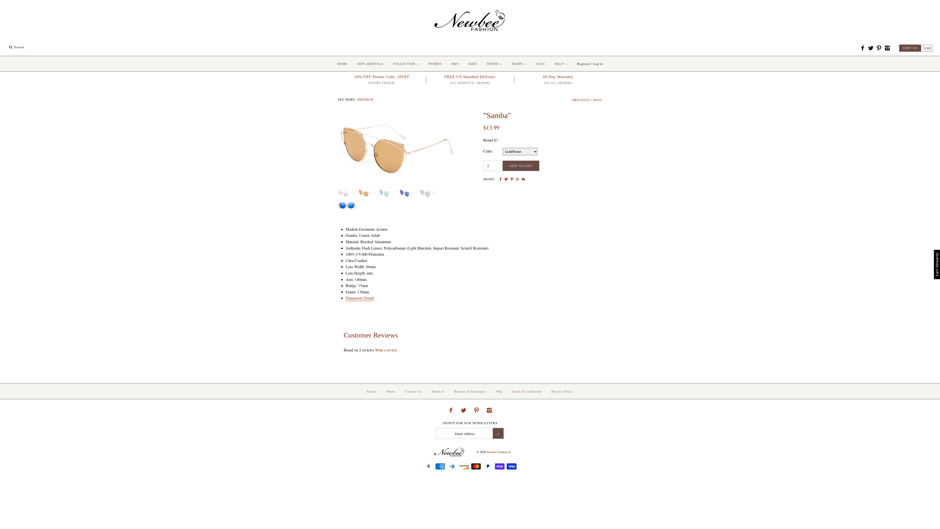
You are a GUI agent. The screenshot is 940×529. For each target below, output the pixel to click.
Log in (598, 63)
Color (487, 151)
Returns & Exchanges (470, 391)
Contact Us (413, 391)
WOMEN (435, 63)
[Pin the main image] (512, 179)
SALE (540, 63)
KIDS (473, 63)
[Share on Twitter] (506, 179)
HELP (561, 63)
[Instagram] (887, 48)
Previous (581, 100)
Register (583, 63)
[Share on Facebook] (500, 179)
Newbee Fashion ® (498, 452)
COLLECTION (406, 63)
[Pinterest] (879, 48)
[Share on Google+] (517, 179)
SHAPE (519, 63)
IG (496, 140)
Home (391, 391)
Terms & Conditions (527, 391)
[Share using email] (523, 179)
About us (437, 391)
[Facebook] (862, 48)
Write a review (386, 349)
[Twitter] (870, 48)
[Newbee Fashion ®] (470, 8)
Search (372, 391)
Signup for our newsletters (470, 423)
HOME (342, 63)
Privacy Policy (562, 391)
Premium (365, 99)
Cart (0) (910, 48)
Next (597, 100)
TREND (494, 63)
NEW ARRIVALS (370, 63)
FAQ (499, 391)
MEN (455, 63)
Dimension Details (360, 298)
